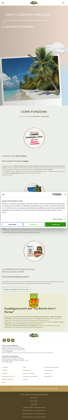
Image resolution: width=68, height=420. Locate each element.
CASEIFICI (5, 370)
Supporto (47, 373)
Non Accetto (12, 224)
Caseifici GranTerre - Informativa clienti (34, 407)
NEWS (3, 382)
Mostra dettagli (58, 219)
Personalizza (33, 224)
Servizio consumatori (29, 373)
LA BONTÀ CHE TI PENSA (51, 367)
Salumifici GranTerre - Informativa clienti (34, 413)
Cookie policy (34, 397)
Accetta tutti (55, 224)
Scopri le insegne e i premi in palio (16, 289)
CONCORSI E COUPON (8, 376)
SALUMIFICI (5, 373)
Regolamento (48, 376)
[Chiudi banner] (65, 194)
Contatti (25, 379)
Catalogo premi (48, 370)
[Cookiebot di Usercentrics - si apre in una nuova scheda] (53, 194)
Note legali (34, 404)
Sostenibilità (26, 370)
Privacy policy (34, 401)
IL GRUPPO (5, 367)
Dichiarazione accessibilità (30, 376)
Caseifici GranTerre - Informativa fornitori (34, 410)
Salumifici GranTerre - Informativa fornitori (34, 417)
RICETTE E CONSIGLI (7, 379)
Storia (24, 367)
